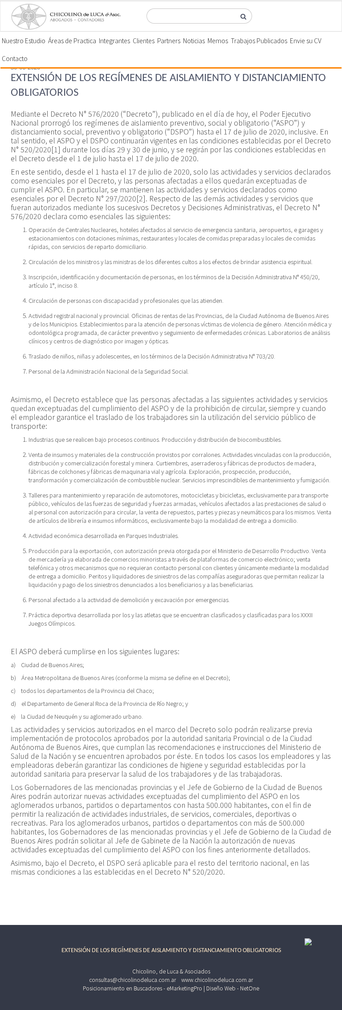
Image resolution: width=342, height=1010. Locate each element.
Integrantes (114, 40)
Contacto (15, 58)
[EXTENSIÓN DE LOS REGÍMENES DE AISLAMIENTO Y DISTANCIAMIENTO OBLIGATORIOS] (66, 17)
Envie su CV (306, 40)
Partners (168, 40)
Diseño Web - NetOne (232, 988)
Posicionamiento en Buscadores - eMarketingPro (142, 988)
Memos (218, 40)
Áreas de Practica (72, 40)
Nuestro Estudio (23, 40)
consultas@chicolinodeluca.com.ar (132, 979)
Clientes (144, 40)
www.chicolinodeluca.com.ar (217, 979)
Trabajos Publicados (259, 40)
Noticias (194, 40)
